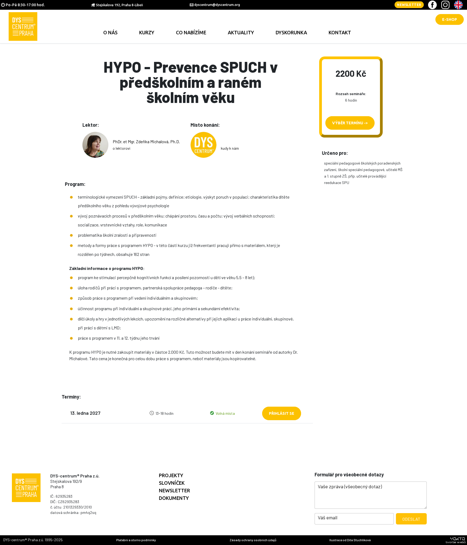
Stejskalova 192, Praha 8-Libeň (119, 5)
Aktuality (241, 32)
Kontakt (340, 32)
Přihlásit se (281, 413)
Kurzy (146, 32)
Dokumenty (174, 498)
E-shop (449, 19)
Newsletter (409, 4)
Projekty (171, 475)
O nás (110, 32)
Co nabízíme (191, 32)
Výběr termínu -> (350, 123)
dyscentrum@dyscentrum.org (217, 4)
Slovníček (172, 483)
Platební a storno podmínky (136, 540)
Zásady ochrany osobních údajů (253, 540)
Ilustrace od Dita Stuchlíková (350, 540)
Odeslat (411, 518)
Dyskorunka (291, 32)
